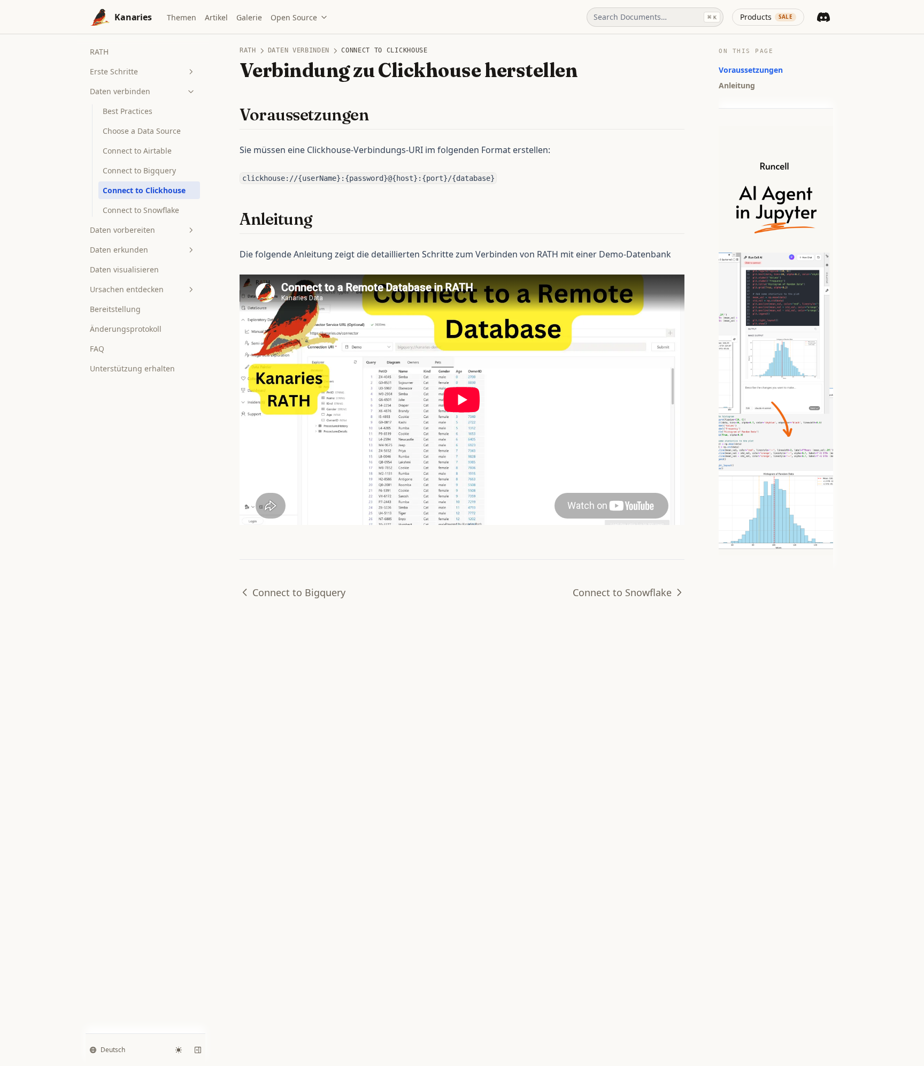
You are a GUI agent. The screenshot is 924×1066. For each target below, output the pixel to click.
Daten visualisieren (124, 269)
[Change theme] (178, 1049)
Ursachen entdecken (127, 289)
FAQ (97, 349)
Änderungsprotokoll (125, 329)
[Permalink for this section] (378, 115)
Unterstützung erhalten (132, 368)
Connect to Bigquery (139, 170)
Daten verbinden (120, 91)
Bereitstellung (115, 309)
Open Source (294, 17)
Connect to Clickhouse (144, 190)
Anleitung (737, 85)
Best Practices (127, 111)
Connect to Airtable (137, 151)
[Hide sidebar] (197, 1049)
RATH (99, 52)
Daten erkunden (119, 250)
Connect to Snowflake (141, 210)
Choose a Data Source (142, 131)
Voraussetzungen (751, 70)
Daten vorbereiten (122, 230)
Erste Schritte (114, 71)
